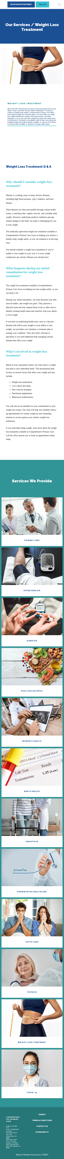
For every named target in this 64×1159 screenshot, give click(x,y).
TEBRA (45, 1155)
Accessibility (42, 1132)
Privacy (42, 1114)
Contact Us (42, 1126)
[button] (60, 5)
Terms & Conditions (42, 1120)
